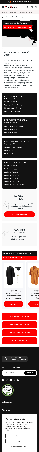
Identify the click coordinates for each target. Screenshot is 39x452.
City (7, 17)
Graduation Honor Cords (12, 175)
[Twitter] (14, 380)
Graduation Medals (11, 178)
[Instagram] (7, 380)
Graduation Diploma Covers (14, 184)
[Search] (26, 7)
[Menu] (3, 7)
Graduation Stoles (10, 169)
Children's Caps (9, 151)
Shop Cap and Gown (19, 214)
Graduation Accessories (16, 163)
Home (3, 12)
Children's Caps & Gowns (13, 147)
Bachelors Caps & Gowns (13, 105)
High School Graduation (16, 120)
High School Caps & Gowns (13, 126)
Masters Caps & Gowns (12, 108)
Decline (18, 441)
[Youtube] (10, 380)
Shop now (13, 304)
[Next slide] (35, 285)
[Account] (31, 7)
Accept (18, 436)
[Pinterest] (18, 380)
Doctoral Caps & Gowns (12, 111)
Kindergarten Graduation (16, 141)
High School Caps (10, 129)
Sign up (30, 373)
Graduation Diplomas (11, 181)
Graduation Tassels (11, 172)
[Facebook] (3, 380)
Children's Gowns (10, 154)
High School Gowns (11, 132)
